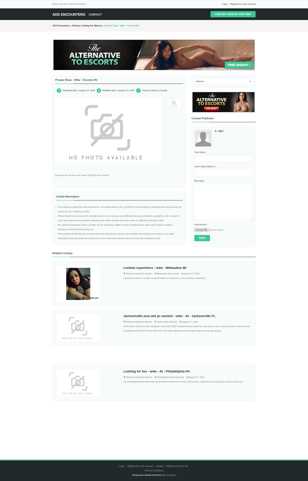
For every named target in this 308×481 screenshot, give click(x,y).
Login (225, 4)
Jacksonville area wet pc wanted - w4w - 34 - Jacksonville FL (169, 316)
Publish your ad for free (233, 14)
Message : (199, 181)
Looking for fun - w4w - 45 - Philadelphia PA (156, 371)
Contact (95, 14)
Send (202, 238)
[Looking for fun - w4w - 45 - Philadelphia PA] (87, 383)
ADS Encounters (68, 14)
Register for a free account (243, 4)
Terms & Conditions (154, 470)
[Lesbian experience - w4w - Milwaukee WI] (87, 284)
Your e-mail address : (205, 166)
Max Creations (169, 475)
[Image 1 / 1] (108, 131)
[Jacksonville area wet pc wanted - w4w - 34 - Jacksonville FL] (87, 327)
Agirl (221, 131)
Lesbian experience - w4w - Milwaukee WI (154, 268)
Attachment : (200, 224)
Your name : (200, 152)
